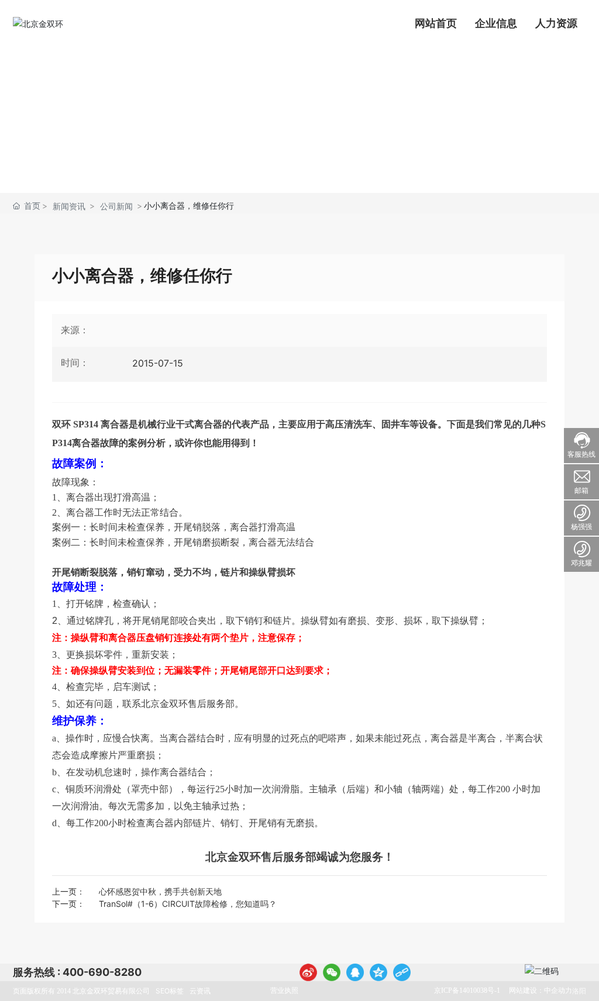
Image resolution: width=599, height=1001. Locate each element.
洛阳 (579, 990)
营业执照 (284, 990)
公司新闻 (116, 206)
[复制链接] (402, 972)
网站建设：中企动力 (540, 990)
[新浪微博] (308, 972)
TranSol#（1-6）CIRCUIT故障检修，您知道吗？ (188, 904)
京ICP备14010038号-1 (467, 990)
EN (90, 23)
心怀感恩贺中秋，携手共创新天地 (160, 891)
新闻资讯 (69, 206)
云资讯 (200, 990)
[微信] (331, 972)
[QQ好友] (355, 972)
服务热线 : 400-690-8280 (77, 972)
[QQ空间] (378, 972)
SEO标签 (170, 990)
